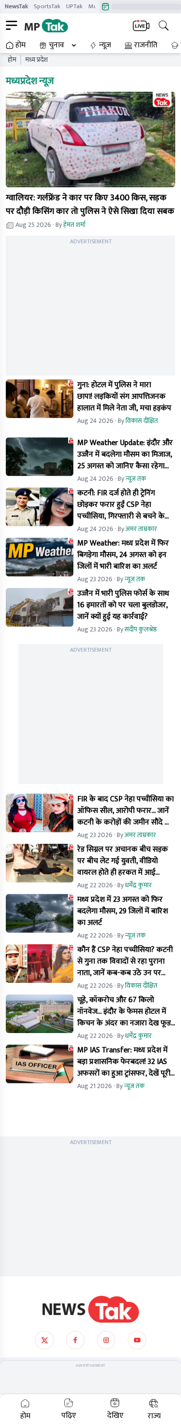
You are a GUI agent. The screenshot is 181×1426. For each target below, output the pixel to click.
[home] (90, 1309)
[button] (90, 139)
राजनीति (145, 45)
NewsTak (16, 6)
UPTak (74, 6)
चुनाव (56, 45)
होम (20, 45)
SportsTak (47, 6)
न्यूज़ (105, 45)
